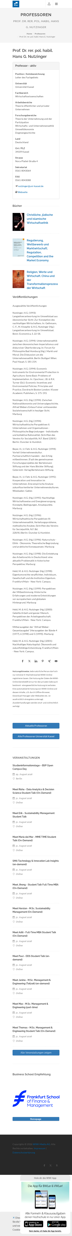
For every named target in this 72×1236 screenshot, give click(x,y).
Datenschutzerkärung (24, 1152)
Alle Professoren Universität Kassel (36, 736)
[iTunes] (33, 1223)
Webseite (22, 192)
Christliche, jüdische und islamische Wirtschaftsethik (40, 218)
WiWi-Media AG (41, 1144)
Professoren (40, 33)
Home (29, 33)
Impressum (39, 1148)
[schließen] (14, 1217)
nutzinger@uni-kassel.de (30, 186)
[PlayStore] (57, 1223)
